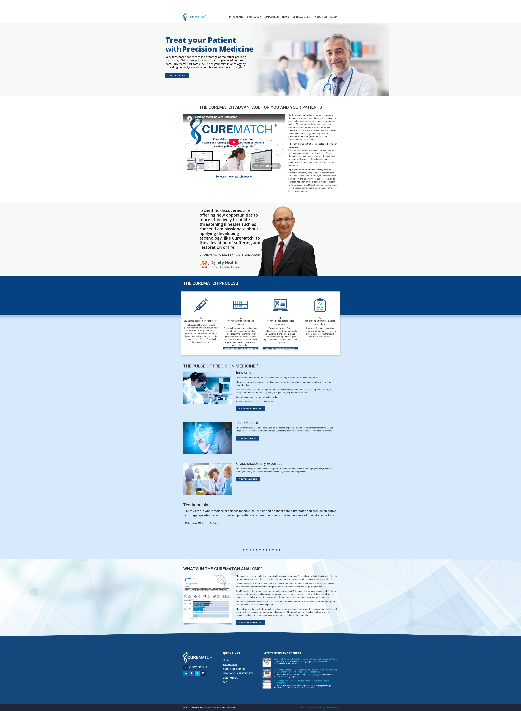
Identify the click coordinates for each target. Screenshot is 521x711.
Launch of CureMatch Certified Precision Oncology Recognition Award (305, 659)
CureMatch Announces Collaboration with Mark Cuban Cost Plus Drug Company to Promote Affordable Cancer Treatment (305, 671)
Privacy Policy (319, 707)
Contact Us (230, 677)
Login (334, 16)
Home (226, 660)
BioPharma (254, 16)
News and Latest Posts (238, 673)
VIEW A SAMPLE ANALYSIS (250, 409)
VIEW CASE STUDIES (247, 438)
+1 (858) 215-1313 (198, 667)
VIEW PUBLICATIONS (248, 479)
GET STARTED (177, 75)
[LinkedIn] (185, 673)
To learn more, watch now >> (234, 176)
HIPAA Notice (332, 707)
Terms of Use (306, 707)
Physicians (236, 16)
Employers (272, 16)
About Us (321, 16)
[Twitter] (197, 673)
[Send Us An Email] (203, 673)
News (285, 16)
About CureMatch (234, 669)
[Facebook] (191, 673)
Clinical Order (302, 16)
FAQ (225, 682)
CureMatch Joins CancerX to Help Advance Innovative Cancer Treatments (301, 682)
